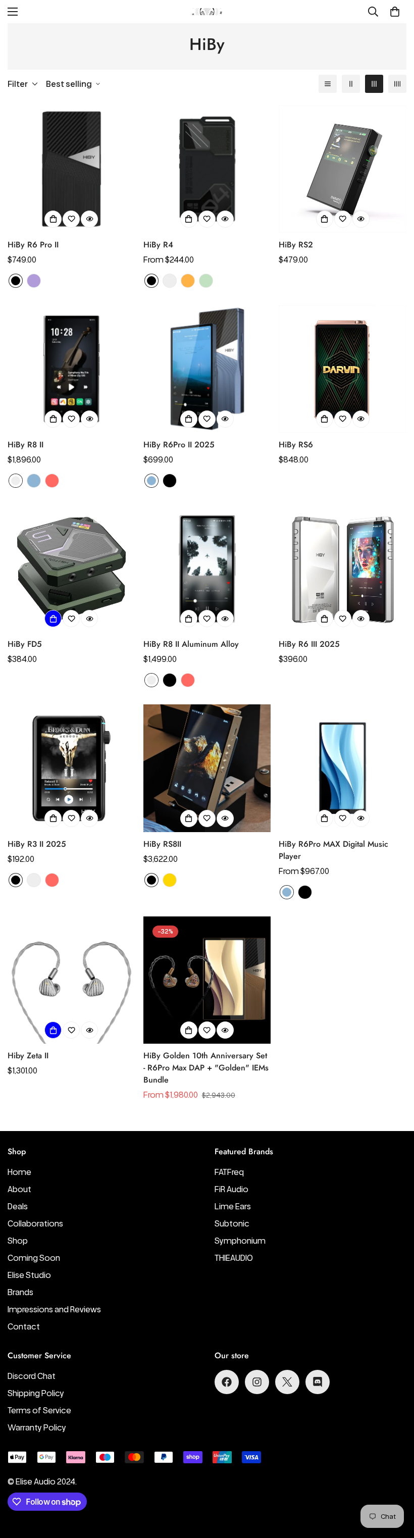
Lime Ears (233, 1206)
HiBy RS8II (162, 844)
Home (19, 1172)
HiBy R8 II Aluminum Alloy (191, 644)
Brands (20, 1292)
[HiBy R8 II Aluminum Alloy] (207, 569)
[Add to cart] (53, 618)
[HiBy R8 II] (71, 369)
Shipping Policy (36, 1393)
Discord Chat (32, 1376)
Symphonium (240, 1241)
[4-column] (397, 84)
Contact (24, 1326)
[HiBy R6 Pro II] (71, 169)
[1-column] (328, 84)
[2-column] (351, 84)
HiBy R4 (158, 244)
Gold (169, 880)
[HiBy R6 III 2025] (342, 569)
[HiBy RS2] (342, 169)
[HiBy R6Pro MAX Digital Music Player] (342, 768)
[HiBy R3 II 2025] (71, 768)
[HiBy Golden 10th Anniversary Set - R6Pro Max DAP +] (207, 980)
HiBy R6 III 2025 (309, 644)
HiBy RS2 (296, 244)
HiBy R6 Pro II (33, 244)
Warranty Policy (37, 1427)
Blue (33, 480)
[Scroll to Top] (394, 1483)
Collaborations (35, 1223)
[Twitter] (287, 1382)
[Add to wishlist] (71, 219)
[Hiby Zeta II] (71, 980)
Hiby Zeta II (28, 1055)
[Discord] (317, 1382)
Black (15, 280)
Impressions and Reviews (54, 1309)
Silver (169, 280)
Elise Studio (29, 1275)
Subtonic (232, 1223)
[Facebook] (227, 1382)
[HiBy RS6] (342, 369)
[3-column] (374, 84)
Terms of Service (39, 1410)
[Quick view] (89, 219)
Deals (18, 1206)
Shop (18, 1241)
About (19, 1189)
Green (206, 280)
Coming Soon (34, 1258)
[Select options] (53, 219)
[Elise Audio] (207, 12)
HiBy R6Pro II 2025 (179, 444)
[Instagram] (257, 1382)
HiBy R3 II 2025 (37, 844)
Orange (187, 280)
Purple (33, 280)
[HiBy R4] (207, 169)
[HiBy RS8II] (207, 768)
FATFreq (229, 1172)
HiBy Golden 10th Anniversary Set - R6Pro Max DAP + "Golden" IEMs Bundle (206, 1068)
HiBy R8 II (25, 444)
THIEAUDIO (234, 1258)
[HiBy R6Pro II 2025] (207, 369)
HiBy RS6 (296, 444)
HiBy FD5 (25, 644)
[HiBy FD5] (71, 569)
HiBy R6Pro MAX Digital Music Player (333, 850)
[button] (394, 11)
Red (52, 480)
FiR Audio (231, 1189)
